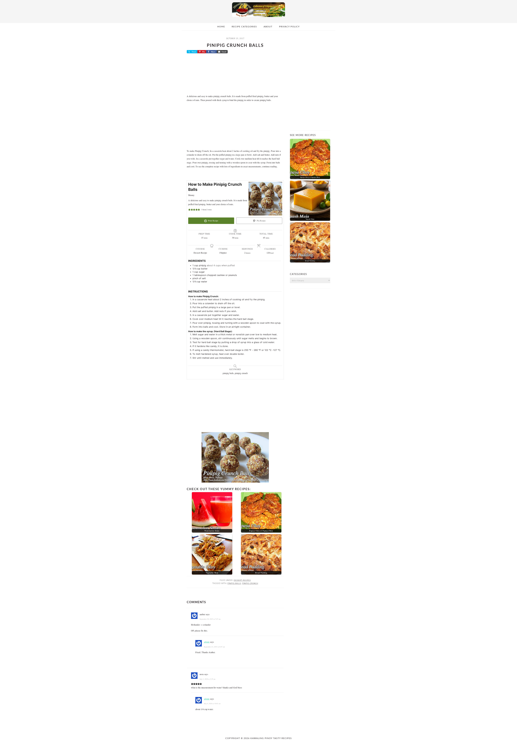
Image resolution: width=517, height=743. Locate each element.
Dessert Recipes (242, 580)
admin (206, 641)
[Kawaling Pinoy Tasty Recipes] (258, 17)
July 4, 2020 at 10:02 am (212, 703)
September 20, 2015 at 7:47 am (210, 619)
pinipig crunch (250, 583)
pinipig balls (234, 583)
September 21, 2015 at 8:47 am (214, 647)
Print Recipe (212, 220)
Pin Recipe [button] (261, 220)
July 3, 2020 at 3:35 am (207, 679)
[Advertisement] (235, 75)
